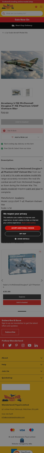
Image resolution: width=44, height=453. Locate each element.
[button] (22, 239)
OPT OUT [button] (22, 234)
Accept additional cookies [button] (23, 228)
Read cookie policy (29, 223)
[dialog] (22, 226)
